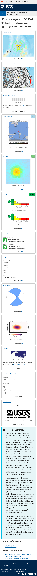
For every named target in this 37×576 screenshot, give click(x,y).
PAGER (5, 194)
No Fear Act (17, 571)
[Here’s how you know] (18, 2)
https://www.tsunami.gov (19, 364)
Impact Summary (10, 545)
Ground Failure (7, 234)
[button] (18, 46)
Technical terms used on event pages (16, 558)
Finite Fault (6, 317)
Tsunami (5, 348)
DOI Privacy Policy (5, 563)
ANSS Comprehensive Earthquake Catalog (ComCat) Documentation (18, 555)
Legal (13, 563)
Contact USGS (5, 565)
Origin (4, 257)
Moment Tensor (7, 285)
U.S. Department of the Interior (8, 569)
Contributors (7, 402)
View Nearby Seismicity (10, 374)
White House (5, 571)
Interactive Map (7, 32)
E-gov (11, 571)
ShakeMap (6, 156)
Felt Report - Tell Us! (9, 95)
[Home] (7, 10)
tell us (24, 105)
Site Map (26, 563)
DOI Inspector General (23, 569)
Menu (3, 13)
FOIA (22, 571)
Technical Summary (11, 547)
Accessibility (19, 563)
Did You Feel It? (7, 116)
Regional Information (9, 64)
